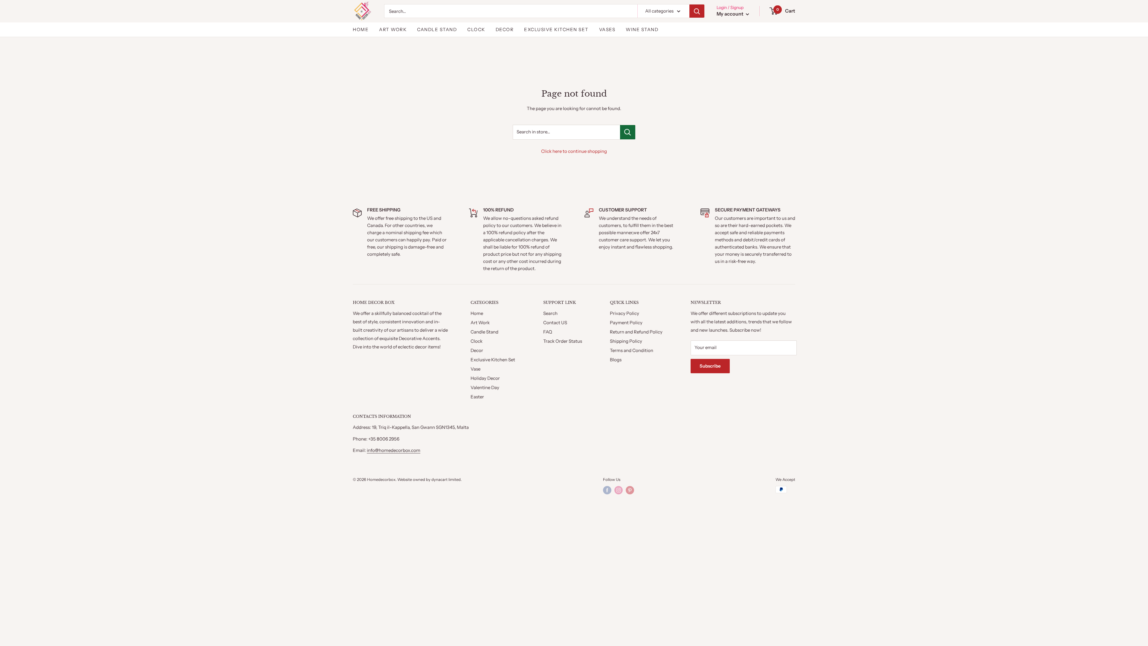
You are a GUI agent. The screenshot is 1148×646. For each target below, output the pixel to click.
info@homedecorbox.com (393, 450)
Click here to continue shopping (574, 151)
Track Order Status (562, 341)
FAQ (547, 332)
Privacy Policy (624, 313)
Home (361, 29)
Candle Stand (437, 29)
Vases (607, 29)
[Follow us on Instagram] (618, 490)
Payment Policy (626, 322)
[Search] (696, 11)
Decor (505, 29)
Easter (477, 397)
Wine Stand (642, 29)
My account (730, 14)
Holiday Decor (485, 378)
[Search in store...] (627, 132)
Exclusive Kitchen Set (556, 29)
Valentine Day (485, 387)
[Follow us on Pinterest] (630, 490)
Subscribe (710, 366)
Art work (393, 29)
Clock (476, 29)
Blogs (616, 359)
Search (550, 313)
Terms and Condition (631, 350)
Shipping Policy (626, 341)
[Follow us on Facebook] (607, 490)
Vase (475, 369)
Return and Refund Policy (636, 332)
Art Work (480, 322)
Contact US (555, 322)
